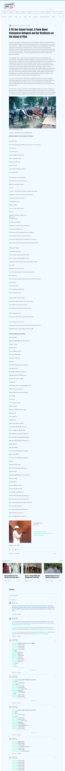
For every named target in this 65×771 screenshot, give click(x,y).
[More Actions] (55, 603)
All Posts (4, 16)
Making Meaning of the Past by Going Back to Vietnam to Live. (52, 576)
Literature (35, 16)
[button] (60, 16)
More (53, 16)
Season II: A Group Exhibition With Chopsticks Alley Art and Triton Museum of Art (32, 576)
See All (61, 560)
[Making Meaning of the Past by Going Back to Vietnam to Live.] (53, 568)
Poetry (18, 545)
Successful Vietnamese (44, 16)
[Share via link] (19, 549)
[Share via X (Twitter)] (12, 549)
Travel (16, 16)
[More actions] (55, 25)
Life (20, 16)
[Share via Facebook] (9, 549)
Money (25, 16)
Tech (30, 16)
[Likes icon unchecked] (13, 614)
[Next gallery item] (54, 112)
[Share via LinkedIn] (15, 549)
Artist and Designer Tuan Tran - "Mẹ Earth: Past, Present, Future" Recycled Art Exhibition (11, 576)
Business (10, 16)
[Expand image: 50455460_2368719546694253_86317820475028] (32, 112)
